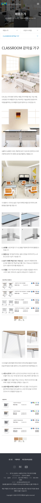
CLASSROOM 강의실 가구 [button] (11, 36)
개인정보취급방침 (27, 459)
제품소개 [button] (5, 30)
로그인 (11, 459)
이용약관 (17, 459)
